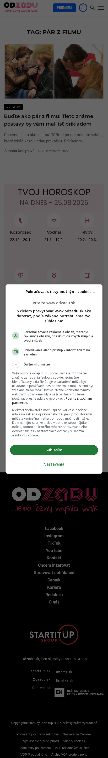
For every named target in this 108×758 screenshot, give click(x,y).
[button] (54, 364)
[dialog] (54, 379)
